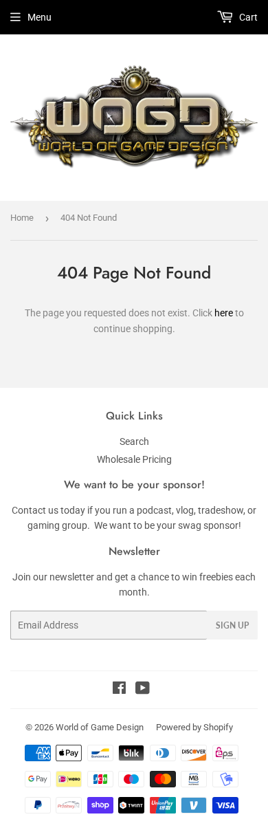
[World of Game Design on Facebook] (119, 689)
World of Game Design (100, 727)
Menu (39, 17)
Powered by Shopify (194, 727)
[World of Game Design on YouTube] (142, 689)
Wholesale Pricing (134, 459)
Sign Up (232, 625)
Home (22, 217)
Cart (247, 17)
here (223, 312)
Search (134, 441)
